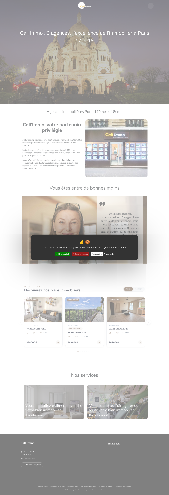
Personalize (97, 254)
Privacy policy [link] (109, 254)
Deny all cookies (81, 254)
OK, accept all (63, 254)
